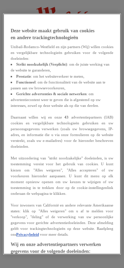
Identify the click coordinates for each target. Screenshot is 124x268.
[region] (62, 134)
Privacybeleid (27, 234)
